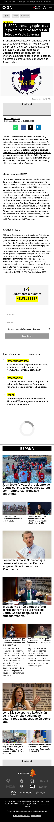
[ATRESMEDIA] (27, 773)
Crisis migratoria (18, 361)
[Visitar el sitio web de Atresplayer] (27, 793)
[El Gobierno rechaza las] (39, 508)
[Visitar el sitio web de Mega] (10, 787)
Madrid (15, 16)
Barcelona (25, 16)
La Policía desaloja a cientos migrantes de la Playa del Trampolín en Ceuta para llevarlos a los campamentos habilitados (28, 384)
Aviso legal (11, 811)
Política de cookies (40, 811)
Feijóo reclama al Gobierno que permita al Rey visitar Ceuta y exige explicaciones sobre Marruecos (24, 565)
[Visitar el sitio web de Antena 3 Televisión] (10, 781)
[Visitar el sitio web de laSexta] (21, 781)
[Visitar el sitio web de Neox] (32, 781)
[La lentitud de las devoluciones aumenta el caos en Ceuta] (14, 508)
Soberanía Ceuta (9, 2)
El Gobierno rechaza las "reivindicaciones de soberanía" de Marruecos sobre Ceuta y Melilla (37, 520)
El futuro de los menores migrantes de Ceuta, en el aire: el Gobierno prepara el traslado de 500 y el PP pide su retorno (13, 749)
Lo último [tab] (34, 354)
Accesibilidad (36, 816)
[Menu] (51, 8)
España (27, 448)
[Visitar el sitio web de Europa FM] (43, 787)
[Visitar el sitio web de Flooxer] (40, 793)
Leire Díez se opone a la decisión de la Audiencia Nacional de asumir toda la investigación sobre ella (27, 717)
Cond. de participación (21, 816)
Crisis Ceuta (15, 378)
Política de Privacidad (31, 329)
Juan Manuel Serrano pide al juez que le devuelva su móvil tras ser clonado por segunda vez (39, 642)
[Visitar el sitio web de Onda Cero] (32, 787)
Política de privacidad (24, 811)
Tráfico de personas (33, 2)
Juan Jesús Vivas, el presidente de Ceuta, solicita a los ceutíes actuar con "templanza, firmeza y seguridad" (27, 367)
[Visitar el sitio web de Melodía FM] (13, 793)
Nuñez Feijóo (20, 2)
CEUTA (11, 395)
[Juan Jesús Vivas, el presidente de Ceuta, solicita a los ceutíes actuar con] (27, 469)
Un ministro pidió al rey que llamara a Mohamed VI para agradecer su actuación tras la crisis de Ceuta (28, 401)
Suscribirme (27, 336)
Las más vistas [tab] (11, 354)
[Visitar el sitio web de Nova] (43, 781)
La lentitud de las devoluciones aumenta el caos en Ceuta (12, 519)
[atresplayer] (45, 8)
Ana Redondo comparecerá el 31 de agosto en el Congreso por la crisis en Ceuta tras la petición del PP (39, 748)
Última (37, 7)
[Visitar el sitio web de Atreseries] (21, 787)
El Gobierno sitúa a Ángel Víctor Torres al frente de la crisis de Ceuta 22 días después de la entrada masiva (24, 611)
